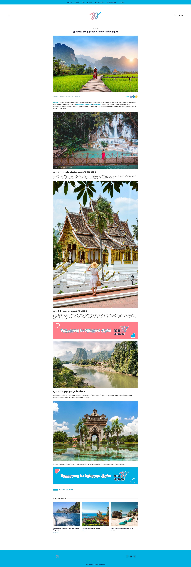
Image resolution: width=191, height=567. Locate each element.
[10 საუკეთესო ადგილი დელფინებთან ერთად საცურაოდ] (66, 514)
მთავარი (69, 2)
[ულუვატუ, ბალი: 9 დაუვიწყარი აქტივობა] (124, 514)
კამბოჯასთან (88, 104)
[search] (182, 15)
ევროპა (77, 2)
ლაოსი (96, 28)
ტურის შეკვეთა (111, 2)
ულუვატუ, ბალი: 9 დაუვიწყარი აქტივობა (122, 528)
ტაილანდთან (80, 104)
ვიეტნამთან (97, 104)
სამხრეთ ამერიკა (99, 2)
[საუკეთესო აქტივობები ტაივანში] (95, 514)
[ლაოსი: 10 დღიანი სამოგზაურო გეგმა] (95, 63)
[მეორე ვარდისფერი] (95, 330)
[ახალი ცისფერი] (95, 475)
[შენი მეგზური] (58, 556)
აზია (83, 2)
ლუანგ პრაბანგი (69, 96)
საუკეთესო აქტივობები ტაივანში (91, 528)
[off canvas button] (9, 16)
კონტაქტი (121, 2)
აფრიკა (89, 2)
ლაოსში (55, 102)
